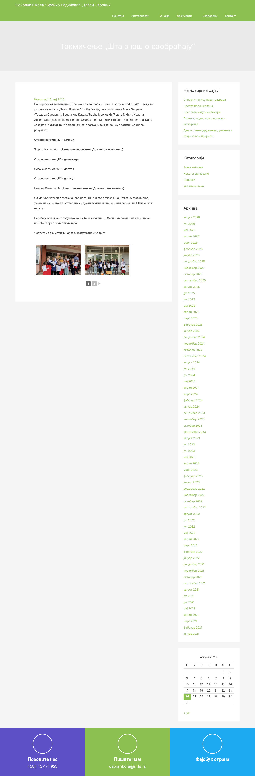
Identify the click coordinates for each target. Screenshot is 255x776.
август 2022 (192, 514)
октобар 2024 (193, 350)
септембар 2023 (195, 432)
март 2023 (191, 469)
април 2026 (191, 236)
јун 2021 (189, 602)
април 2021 (191, 615)
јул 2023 (189, 444)
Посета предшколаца (198, 106)
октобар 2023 (193, 425)
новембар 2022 (194, 495)
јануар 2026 (192, 255)
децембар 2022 (194, 488)
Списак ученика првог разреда (205, 99)
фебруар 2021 (193, 627)
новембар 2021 (194, 570)
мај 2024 (189, 381)
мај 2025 (189, 305)
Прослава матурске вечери (202, 112)
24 (187, 696)
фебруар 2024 (193, 400)
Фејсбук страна (212, 759)
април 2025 (191, 312)
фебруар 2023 (193, 476)
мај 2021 (189, 608)
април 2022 (191, 539)
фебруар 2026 (193, 249)
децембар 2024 (194, 337)
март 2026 (191, 242)
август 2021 (191, 589)
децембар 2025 (194, 261)
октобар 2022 (193, 501)
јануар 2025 (192, 331)
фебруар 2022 (193, 552)
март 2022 (191, 545)
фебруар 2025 (193, 324)
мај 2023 (189, 457)
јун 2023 (189, 451)
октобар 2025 (193, 274)
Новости (40, 99)
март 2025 (191, 318)
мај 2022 (189, 532)
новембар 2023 (194, 419)
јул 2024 (189, 369)
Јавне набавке (193, 167)
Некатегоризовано (196, 173)
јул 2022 (189, 520)
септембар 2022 (195, 507)
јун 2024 (189, 375)
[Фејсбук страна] (212, 744)
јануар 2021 (191, 633)
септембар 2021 (194, 583)
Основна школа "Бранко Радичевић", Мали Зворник (63, 5)
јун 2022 (189, 526)
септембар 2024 (195, 356)
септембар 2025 (195, 280)
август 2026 (192, 217)
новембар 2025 (194, 268)
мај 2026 (189, 230)
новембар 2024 (194, 343)
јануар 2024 (192, 406)
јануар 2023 (192, 482)
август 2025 (192, 286)
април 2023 (191, 463)
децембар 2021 (194, 564)
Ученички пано (194, 186)
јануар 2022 (192, 558)
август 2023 (192, 438)
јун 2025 (189, 299)
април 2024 (191, 387)
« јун (187, 713)
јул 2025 (189, 293)
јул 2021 (189, 596)
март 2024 (191, 394)
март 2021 (190, 621)
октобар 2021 (193, 577)
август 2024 (192, 362)
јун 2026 (189, 223)
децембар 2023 (194, 413)
